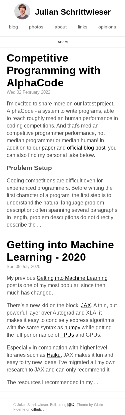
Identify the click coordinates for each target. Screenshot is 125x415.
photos (36, 26)
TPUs (67, 335)
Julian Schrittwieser (73, 11)
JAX (86, 305)
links (82, 26)
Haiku (54, 355)
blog (13, 26)
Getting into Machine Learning (72, 278)
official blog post (86, 148)
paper (48, 148)
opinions (107, 26)
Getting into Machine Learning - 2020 (60, 251)
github (36, 409)
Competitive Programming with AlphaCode (54, 70)
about (61, 26)
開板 (71, 405)
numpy (72, 327)
